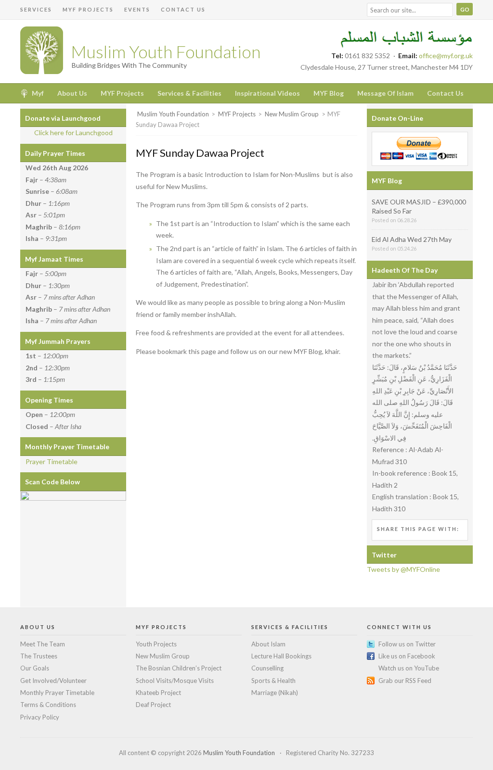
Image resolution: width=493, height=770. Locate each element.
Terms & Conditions (48, 704)
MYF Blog (328, 93)
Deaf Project (153, 704)
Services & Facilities (189, 93)
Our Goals (34, 668)
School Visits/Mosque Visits (175, 680)
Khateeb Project (158, 692)
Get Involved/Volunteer (53, 680)
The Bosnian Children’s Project (178, 668)
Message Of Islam (385, 93)
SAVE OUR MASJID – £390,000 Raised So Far (419, 206)
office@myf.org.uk (446, 55)
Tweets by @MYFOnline (403, 569)
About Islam (268, 644)
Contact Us (183, 9)
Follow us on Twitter (407, 644)
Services (36, 9)
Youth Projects (156, 644)
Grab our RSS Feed (404, 680)
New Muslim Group (163, 656)
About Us (72, 93)
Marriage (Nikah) (274, 692)
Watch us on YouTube (408, 668)
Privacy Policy (39, 717)
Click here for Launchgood (73, 132)
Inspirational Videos (267, 93)
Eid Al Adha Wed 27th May (412, 239)
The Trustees (38, 656)
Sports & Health (273, 680)
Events (137, 9)
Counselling (267, 668)
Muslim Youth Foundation (165, 51)
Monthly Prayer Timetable (57, 692)
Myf (38, 93)
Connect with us (399, 627)
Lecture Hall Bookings (281, 656)
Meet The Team (42, 644)
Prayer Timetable (52, 461)
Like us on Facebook (406, 656)
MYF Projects (88, 9)
